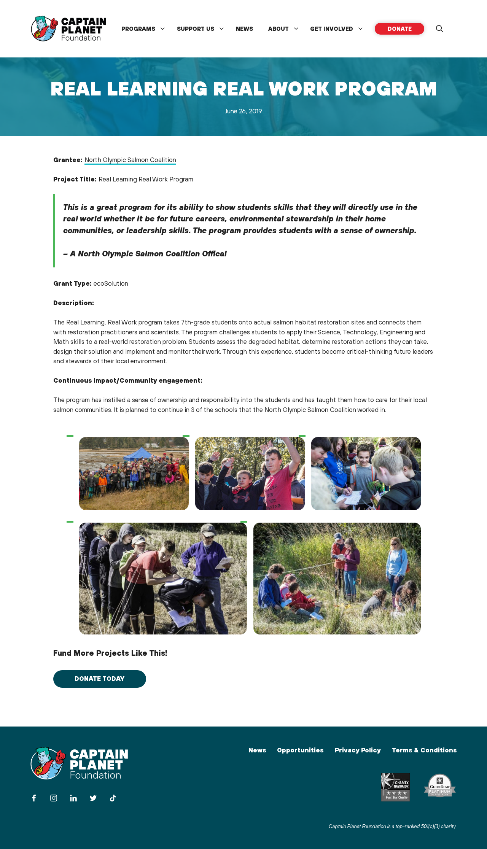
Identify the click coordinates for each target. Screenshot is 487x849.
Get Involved (331, 28)
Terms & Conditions (424, 750)
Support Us (195, 28)
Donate (400, 28)
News (244, 28)
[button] (439, 28)
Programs (138, 28)
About (278, 28)
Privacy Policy (358, 750)
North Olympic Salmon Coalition (130, 160)
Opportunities (300, 750)
